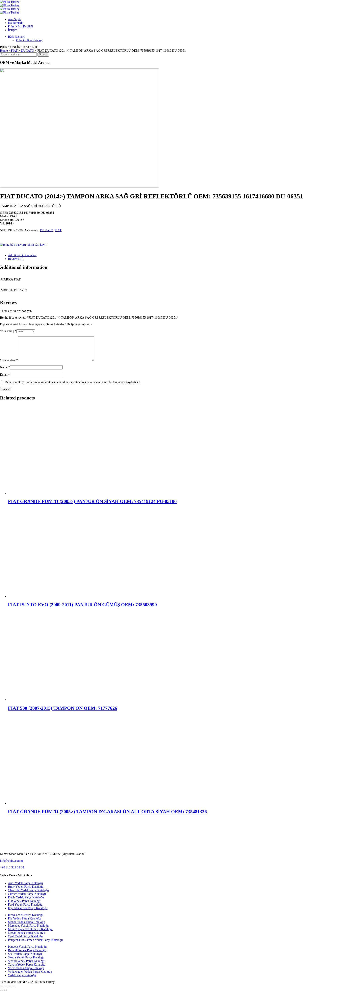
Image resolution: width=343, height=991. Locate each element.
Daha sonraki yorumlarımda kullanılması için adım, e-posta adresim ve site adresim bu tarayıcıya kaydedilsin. (73, 382)
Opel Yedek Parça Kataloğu (25, 936)
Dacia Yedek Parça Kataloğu (26, 897)
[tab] (175, 255)
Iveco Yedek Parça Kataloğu (25, 915)
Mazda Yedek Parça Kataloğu (26, 922)
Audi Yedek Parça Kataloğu (25, 883)
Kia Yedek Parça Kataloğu (24, 918)
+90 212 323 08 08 (12, 867)
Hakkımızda (15, 22)
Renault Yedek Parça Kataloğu (27, 950)
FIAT (14, 50)
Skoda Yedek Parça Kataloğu (26, 957)
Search (43, 54)
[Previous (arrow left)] (1, 990)
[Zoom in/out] (13, 986)
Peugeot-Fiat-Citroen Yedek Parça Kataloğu (35, 940)
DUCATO (27, 50)
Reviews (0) (15, 258)
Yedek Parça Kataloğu (22, 975)
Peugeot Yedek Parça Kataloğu (27, 946)
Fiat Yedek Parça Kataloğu (24, 901)
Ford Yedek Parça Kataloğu (25, 904)
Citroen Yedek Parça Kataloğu (27, 893)
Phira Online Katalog (29, 40)
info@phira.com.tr (11, 860)
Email (5, 374)
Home (4, 50)
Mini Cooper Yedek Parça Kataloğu (30, 929)
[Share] (5, 986)
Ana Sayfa (14, 19)
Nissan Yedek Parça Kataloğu (26, 932)
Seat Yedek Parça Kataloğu (25, 953)
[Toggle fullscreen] (9, 986)
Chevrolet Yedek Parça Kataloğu (28, 890)
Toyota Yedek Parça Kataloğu (26, 964)
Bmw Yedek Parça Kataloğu (25, 886)
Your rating (8, 331)
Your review (9, 360)
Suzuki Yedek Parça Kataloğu (26, 961)
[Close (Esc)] (1, 986)
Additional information (22, 255)
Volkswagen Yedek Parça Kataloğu (30, 971)
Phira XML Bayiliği (20, 26)
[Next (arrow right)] (5, 990)
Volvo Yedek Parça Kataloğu (26, 968)
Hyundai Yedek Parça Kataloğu (27, 908)
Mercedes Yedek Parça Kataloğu (28, 925)
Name (5, 367)
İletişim (12, 30)
